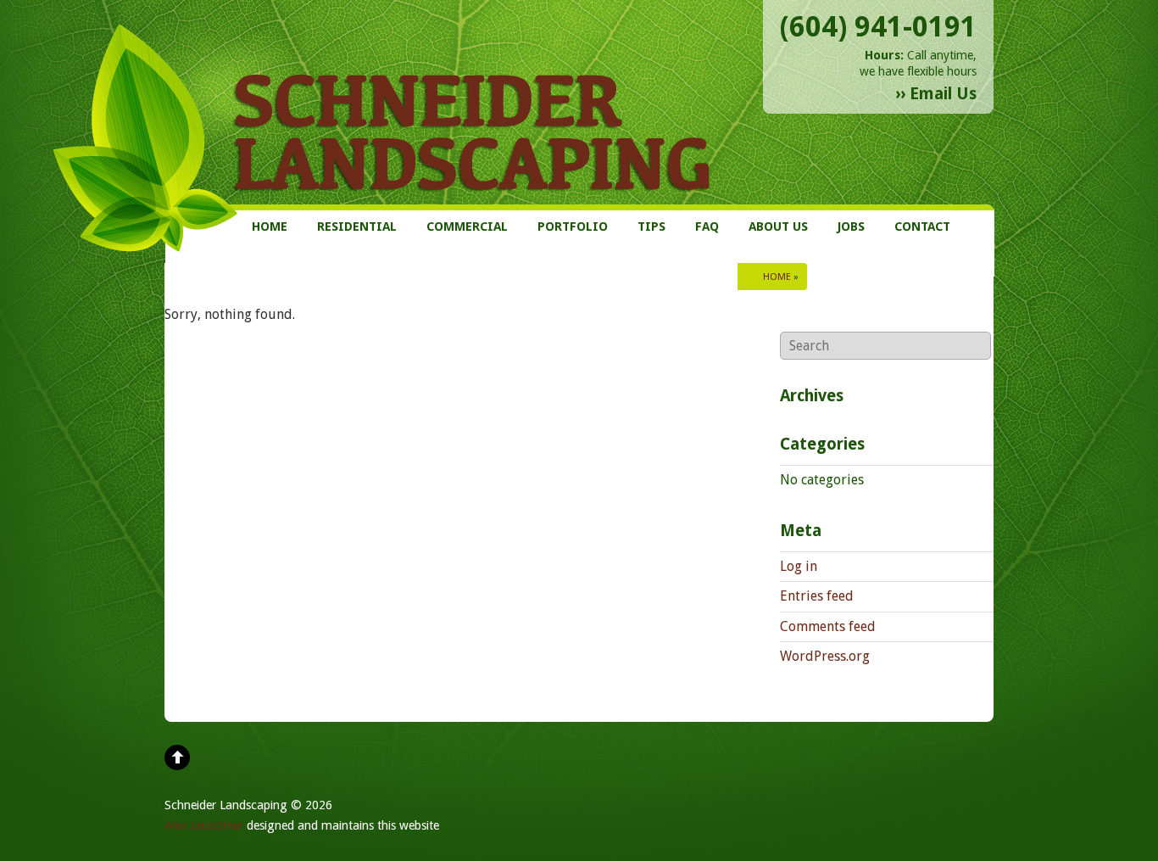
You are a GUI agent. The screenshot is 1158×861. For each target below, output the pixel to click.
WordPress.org (825, 656)
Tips (651, 226)
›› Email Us (936, 93)
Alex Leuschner (203, 825)
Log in (798, 566)
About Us (778, 226)
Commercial (467, 226)
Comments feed (828, 626)
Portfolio (572, 226)
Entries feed (817, 596)
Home (269, 226)
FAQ (707, 226)
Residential (357, 226)
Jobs (851, 226)
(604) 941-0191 (878, 26)
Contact (922, 226)
